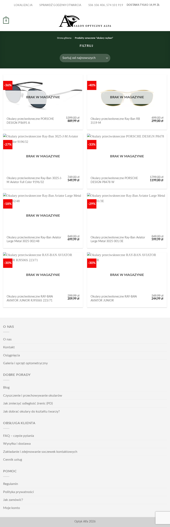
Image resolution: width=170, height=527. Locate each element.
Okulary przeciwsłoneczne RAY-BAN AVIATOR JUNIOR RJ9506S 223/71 (30, 298)
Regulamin (10, 484)
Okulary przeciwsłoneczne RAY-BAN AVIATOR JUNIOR (114, 298)
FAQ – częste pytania (18, 435)
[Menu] (164, 21)
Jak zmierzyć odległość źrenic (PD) (28, 403)
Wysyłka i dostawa (17, 443)
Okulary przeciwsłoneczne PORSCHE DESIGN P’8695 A (30, 120)
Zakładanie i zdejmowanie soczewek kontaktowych (40, 451)
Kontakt (9, 347)
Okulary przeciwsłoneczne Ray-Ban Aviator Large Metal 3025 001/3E (118, 239)
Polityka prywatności (18, 492)
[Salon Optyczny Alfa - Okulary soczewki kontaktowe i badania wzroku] (85, 21)
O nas (7, 339)
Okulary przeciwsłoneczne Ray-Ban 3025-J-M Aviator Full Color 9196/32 (34, 180)
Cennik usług (12, 459)
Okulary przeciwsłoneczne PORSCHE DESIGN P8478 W (114, 180)
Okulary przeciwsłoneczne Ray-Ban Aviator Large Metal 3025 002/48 (34, 239)
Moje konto (11, 508)
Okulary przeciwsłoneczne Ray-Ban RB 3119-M (115, 120)
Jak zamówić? (13, 500)
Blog (6, 387)
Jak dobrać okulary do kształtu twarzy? (31, 411)
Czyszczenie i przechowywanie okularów (32, 395)
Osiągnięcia (11, 355)
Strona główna (64, 38)
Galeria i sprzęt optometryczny (25, 363)
